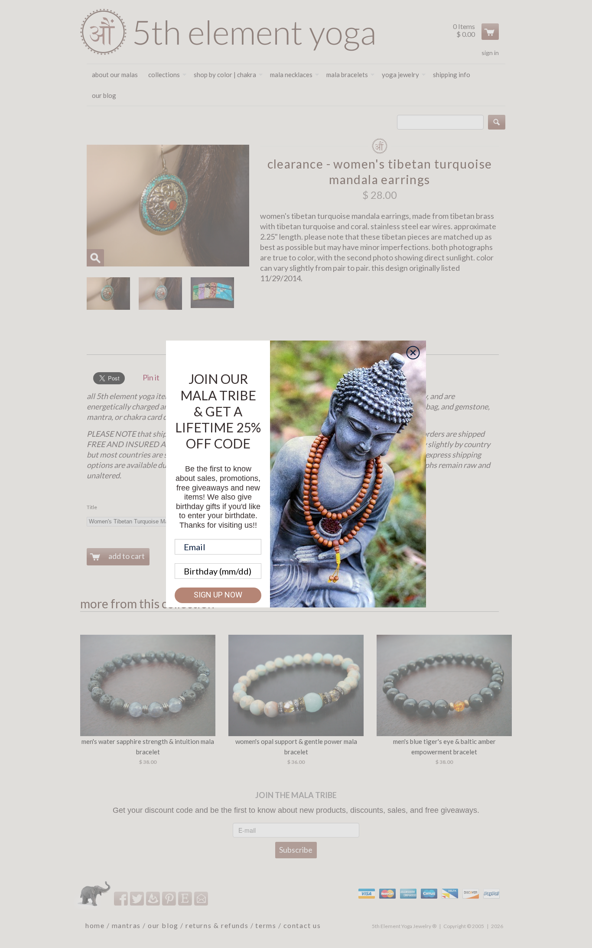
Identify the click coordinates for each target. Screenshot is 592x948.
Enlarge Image (95, 257)
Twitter (137, 898)
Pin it (151, 377)
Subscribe (295, 849)
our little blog (153, 898)
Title (92, 507)
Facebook (121, 898)
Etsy (185, 898)
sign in (490, 52)
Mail (201, 898)
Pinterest (169, 898)
